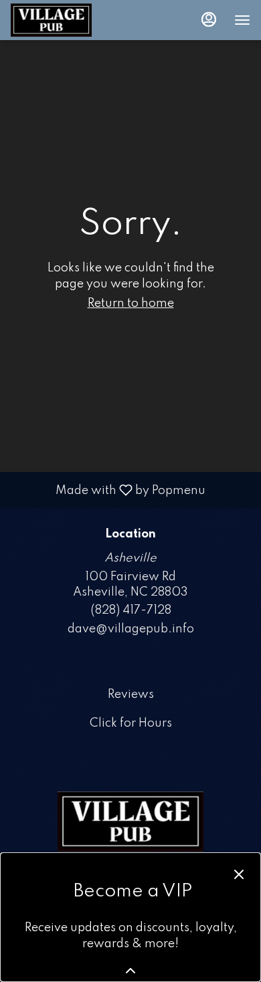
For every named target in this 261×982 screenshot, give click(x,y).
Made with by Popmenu (107, 490)
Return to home (131, 303)
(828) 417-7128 (130, 610)
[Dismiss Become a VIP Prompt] (239, 874)
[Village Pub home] (71, 20)
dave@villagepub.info (131, 629)
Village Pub (130, 821)
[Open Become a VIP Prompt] (130, 971)
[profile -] (209, 19)
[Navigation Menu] (242, 20)
